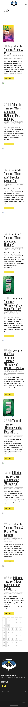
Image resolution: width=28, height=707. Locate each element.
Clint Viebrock (12, 373)
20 (4, 632)
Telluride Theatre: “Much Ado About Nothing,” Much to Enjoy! (12, 111)
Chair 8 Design (14, 705)
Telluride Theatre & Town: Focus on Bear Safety (13, 583)
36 (8, 642)
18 (16, 629)
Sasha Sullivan (19, 248)
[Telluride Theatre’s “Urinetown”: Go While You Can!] (9, 285)
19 (20, 629)
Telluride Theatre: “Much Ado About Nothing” (12, 239)
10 (4, 626)
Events (17, 311)
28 (16, 636)
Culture (17, 370)
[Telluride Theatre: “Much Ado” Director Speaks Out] (9, 157)
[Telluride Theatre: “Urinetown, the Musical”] (9, 407)
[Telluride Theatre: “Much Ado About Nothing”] (9, 221)
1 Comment (21, 373)
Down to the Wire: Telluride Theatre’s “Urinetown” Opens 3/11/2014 (14, 359)
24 (20, 632)
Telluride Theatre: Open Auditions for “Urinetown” (12, 478)
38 (16, 642)
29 (20, 636)
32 (12, 639)
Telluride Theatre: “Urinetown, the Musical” (13, 426)
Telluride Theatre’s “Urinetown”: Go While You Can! (13, 303)
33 (16, 639)
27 (12, 636)
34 (20, 639)
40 (4, 646)
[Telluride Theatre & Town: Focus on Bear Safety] (9, 569)
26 (8, 636)
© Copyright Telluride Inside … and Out (11, 702)
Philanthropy (16, 538)
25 (4, 636)
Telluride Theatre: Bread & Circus (13, 49)
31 (8, 639)
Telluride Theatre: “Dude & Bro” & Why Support (13, 529)
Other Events (19, 55)
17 (12, 629)
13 (16, 626)
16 (8, 629)
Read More (9, 78)
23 (16, 632)
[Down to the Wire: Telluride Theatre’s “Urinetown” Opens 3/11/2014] (9, 343)
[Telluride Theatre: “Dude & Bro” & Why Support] (9, 516)
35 (4, 642)
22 (12, 632)
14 (20, 626)
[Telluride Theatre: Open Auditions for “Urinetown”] (9, 465)
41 (8, 646)
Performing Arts (8, 57)
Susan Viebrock (19, 57)
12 (12, 626)
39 (20, 642)
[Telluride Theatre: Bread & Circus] (9, 33)
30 (4, 639)
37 (12, 642)
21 (8, 632)
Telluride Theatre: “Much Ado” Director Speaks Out (12, 175)
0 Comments (9, 58)
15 (4, 629)
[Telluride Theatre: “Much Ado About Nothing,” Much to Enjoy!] (9, 91)
